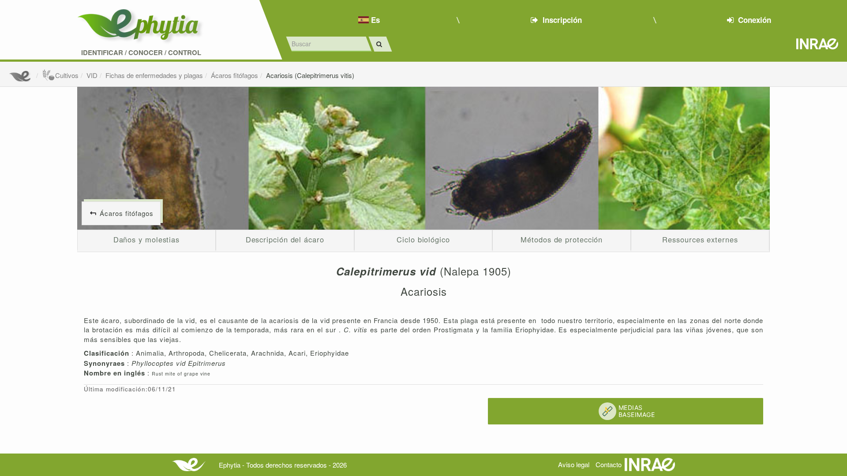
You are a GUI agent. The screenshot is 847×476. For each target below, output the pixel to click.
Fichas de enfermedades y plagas (154, 75)
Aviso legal (573, 464)
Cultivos (67, 75)
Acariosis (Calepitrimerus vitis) (310, 75)
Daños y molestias (146, 239)
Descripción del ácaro (285, 239)
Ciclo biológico (423, 239)
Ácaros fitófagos (234, 75)
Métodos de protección (562, 239)
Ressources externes (700, 239)
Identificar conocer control (141, 52)
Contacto (609, 464)
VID (91, 75)
